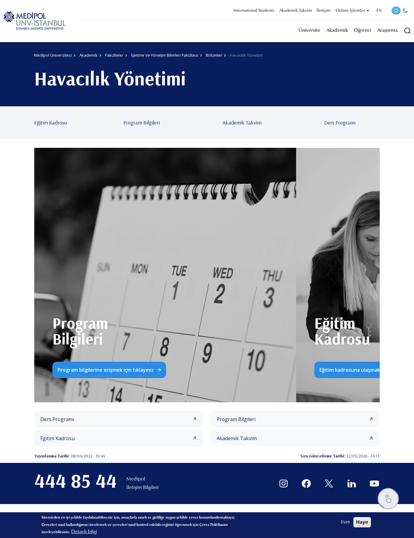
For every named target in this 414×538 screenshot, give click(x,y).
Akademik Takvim (295, 11)
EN (379, 11)
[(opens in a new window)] (283, 483)
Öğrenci (362, 30)
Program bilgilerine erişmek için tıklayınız (106, 370)
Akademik (337, 30)
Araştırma (387, 30)
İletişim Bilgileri (142, 487)
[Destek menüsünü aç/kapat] (388, 498)
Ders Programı (340, 122)
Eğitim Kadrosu (50, 122)
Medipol (135, 479)
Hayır (362, 522)
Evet (345, 522)
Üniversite (309, 30)
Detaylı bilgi (84, 532)
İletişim (324, 11)
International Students (253, 11)
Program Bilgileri (141, 122)
